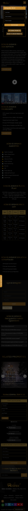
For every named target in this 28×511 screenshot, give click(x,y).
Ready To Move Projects (14, 34)
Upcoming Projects (14, 30)
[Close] (23, 8)
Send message (14, 25)
